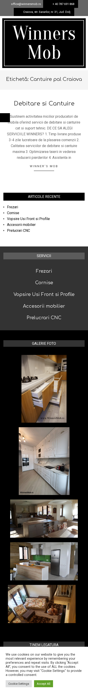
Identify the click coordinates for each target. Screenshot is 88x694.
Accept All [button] (43, 683)
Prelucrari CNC (18, 230)
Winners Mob (44, 43)
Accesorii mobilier (21, 225)
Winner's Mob (44, 166)
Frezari (12, 207)
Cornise (13, 213)
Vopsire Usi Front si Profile (28, 219)
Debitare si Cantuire (44, 103)
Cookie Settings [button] (18, 683)
